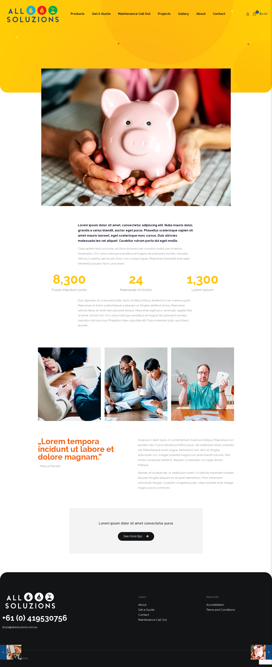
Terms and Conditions (220, 609)
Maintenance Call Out (152, 619)
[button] (136, 536)
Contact (143, 614)
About (142, 604)
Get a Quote (146, 609)
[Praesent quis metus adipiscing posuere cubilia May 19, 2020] (261, 652)
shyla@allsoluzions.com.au (19, 627)
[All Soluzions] (32, 14)
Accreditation (215, 604)
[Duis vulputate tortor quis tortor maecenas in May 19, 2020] (10, 652)
